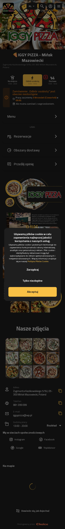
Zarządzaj (33, 269)
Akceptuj (32, 291)
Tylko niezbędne (32, 280)
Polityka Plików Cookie (38, 261)
